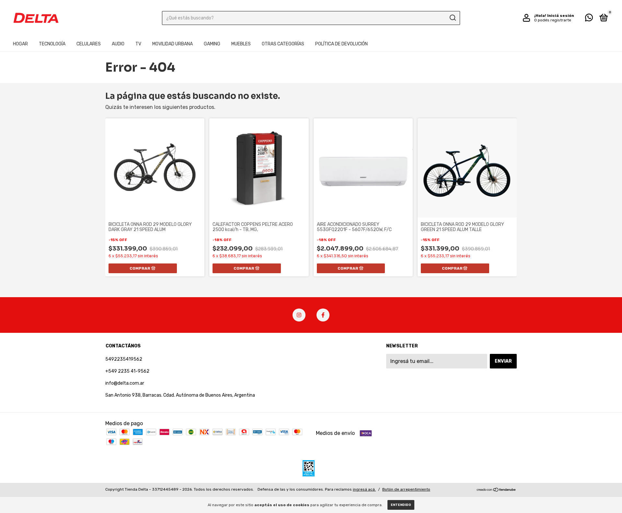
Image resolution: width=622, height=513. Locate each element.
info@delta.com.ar (124, 383)
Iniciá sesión (560, 15)
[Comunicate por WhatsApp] (589, 19)
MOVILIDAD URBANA (172, 44)
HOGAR (20, 44)
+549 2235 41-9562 (127, 371)
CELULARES (88, 44)
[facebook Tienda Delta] (323, 315)
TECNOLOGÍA (52, 44)
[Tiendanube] (496, 490)
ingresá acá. (364, 489)
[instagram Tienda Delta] (299, 315)
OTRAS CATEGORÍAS (283, 44)
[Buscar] (452, 18)
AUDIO (118, 44)
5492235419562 (123, 359)
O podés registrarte (552, 20)
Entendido (401, 505)
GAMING (212, 44)
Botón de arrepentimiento (406, 489)
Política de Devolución (341, 44)
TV (138, 44)
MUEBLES (241, 44)
